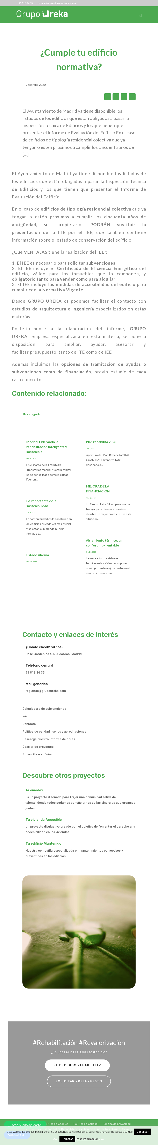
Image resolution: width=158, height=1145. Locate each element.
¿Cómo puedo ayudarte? (25, 1125)
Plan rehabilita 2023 (101, 442)
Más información (88, 1138)
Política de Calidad (85, 1123)
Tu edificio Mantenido (43, 843)
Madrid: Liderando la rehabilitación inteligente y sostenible (46, 447)
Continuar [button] (143, 1131)
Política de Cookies (55, 1123)
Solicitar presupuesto (79, 1081)
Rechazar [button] (67, 1138)
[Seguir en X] (116, 96)
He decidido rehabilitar (77, 1065)
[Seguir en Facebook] (107, 96)
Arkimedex (34, 790)
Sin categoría (31, 414)
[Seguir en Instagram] (132, 96)
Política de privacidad (117, 1123)
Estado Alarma (37, 555)
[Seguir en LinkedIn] (124, 96)
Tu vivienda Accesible (44, 819)
